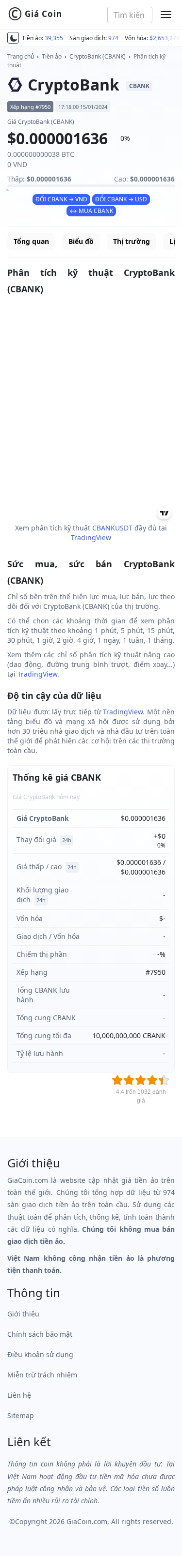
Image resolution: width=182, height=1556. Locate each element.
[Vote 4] (152, 1080)
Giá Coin (35, 14)
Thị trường (131, 241)
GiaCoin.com (86, 1521)
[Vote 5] (164, 1080)
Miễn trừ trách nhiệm (42, 1374)
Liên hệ (19, 1395)
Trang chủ (20, 56)
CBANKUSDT (112, 527)
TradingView (91, 537)
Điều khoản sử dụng (40, 1354)
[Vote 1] (117, 1080)
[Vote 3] (141, 1080)
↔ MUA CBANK (91, 211)
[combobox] (129, 15)
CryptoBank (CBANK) (97, 56)
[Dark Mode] (13, 38)
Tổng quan (31, 241)
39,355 (54, 38)
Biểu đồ (81, 241)
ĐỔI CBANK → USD (121, 199)
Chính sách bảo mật (39, 1334)
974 (113, 38)
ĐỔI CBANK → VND (61, 199)
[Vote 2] (129, 1080)
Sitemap (20, 1415)
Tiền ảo (52, 56)
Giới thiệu (23, 1313)
